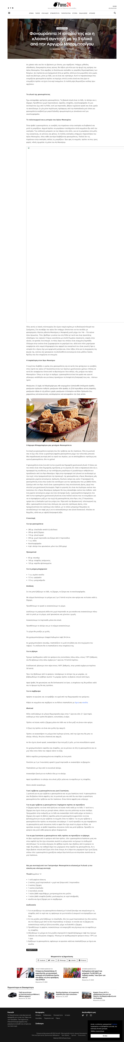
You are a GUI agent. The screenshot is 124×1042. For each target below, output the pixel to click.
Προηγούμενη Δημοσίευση (44, 969)
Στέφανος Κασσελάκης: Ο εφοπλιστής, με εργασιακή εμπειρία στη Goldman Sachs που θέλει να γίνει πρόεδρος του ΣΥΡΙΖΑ (47, 975)
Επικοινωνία (82, 1035)
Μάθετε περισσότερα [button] (97, 1031)
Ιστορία (74, 13)
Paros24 (57, 1033)
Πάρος (37, 13)
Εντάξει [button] (105, 1036)
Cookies (114, 1024)
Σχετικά (73, 1035)
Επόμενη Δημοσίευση (89, 969)
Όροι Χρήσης (65, 1035)
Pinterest (83, 960)
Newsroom (55, 49)
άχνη (77, 702)
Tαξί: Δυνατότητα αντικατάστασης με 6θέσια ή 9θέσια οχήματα (29, 994)
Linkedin (73, 960)
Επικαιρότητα (54, 13)
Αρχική (31, 13)
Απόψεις (92, 13)
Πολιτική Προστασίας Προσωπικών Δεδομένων (46, 1035)
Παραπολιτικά (66, 13)
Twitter (52, 960)
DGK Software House (65, 1038)
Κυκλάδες (45, 13)
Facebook (42, 960)
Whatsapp (63, 960)
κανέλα (85, 702)
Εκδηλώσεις (83, 13)
